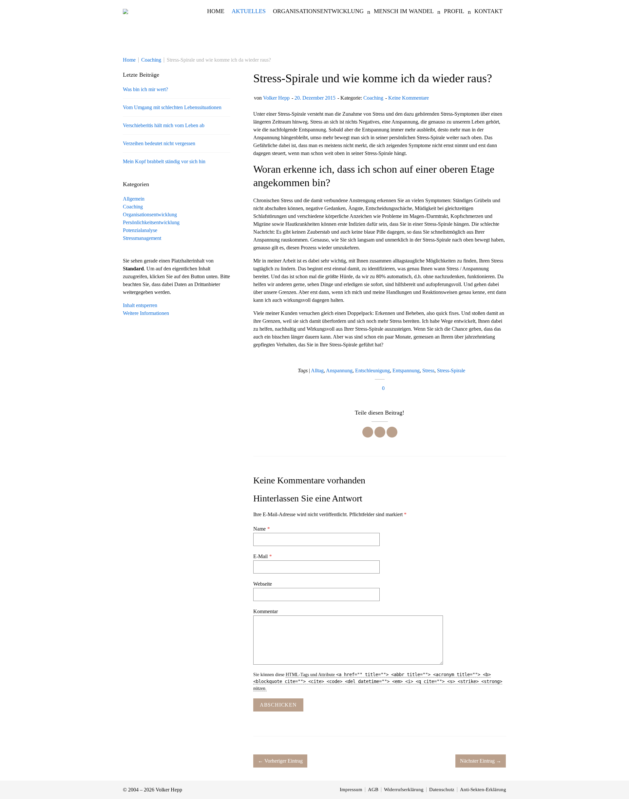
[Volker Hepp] (125, 11)
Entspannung (406, 370)
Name (261, 529)
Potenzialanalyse (140, 230)
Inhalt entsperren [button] (140, 305)
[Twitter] (379, 432)
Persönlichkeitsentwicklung (151, 222)
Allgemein (133, 199)
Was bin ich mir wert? (145, 89)
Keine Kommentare (408, 98)
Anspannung (339, 370)
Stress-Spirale (451, 370)
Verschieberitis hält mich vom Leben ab (163, 125)
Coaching (373, 98)
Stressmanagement (142, 238)
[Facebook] (367, 432)
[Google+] (392, 432)
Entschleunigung (372, 370)
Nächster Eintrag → (480, 761)
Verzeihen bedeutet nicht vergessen (159, 143)
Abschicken (278, 705)
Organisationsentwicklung (150, 214)
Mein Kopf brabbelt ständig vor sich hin (164, 161)
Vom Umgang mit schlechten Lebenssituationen (172, 107)
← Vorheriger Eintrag (280, 761)
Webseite (262, 584)
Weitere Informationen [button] (146, 313)
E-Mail (262, 556)
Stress (428, 370)
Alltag (317, 370)
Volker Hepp (276, 98)
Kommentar (265, 611)
